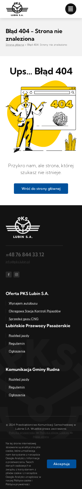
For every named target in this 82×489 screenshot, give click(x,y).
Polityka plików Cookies (54, 432)
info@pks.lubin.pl (18, 262)
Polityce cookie (22, 480)
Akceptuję (61, 464)
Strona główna (15, 44)
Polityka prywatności (22, 432)
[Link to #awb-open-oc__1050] (70, 8)
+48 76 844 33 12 (25, 254)
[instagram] (16, 274)
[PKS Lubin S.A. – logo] (17, 3)
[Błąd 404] (41, 82)
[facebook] (9, 274)
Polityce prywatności (18, 484)
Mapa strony (41, 436)
